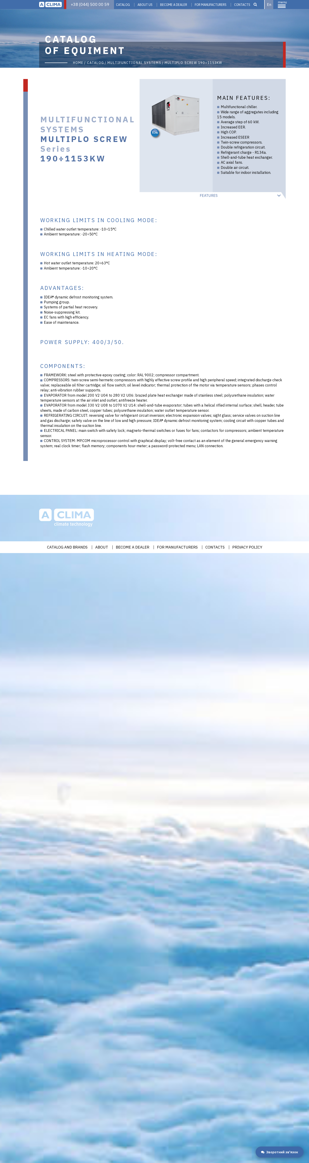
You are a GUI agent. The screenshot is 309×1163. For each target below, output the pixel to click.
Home (78, 62)
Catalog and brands (67, 547)
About (101, 547)
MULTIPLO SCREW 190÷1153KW (193, 62)
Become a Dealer (173, 5)
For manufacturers (210, 5)
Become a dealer (132, 547)
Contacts (242, 5)
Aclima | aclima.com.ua (50, 4)
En (269, 4)
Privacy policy (247, 547)
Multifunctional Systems (134, 62)
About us (145, 5)
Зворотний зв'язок (282, 1152)
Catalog (123, 5)
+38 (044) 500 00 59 (90, 4)
